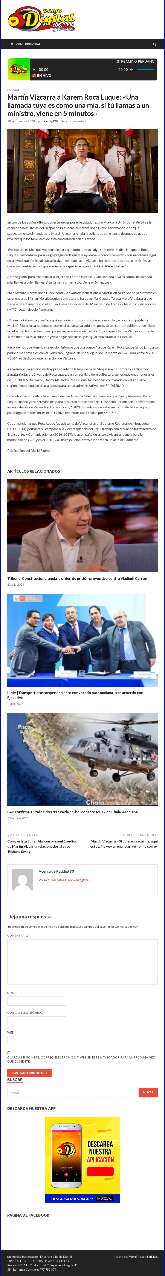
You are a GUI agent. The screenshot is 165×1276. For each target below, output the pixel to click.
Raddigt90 (50, 121)
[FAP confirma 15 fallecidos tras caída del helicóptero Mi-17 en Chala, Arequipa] (82, 807)
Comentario (19, 935)
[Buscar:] (82, 1092)
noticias (13, 89)
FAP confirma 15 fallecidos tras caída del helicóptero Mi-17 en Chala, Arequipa (72, 812)
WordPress (136, 1256)
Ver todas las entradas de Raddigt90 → (65, 880)
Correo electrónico (26, 1012)
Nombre (15, 993)
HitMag (152, 1256)
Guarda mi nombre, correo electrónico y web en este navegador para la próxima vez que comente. (81, 1059)
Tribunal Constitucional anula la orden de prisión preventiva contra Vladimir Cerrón (77, 578)
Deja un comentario (74, 121)
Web (10, 1032)
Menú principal (28, 44)
